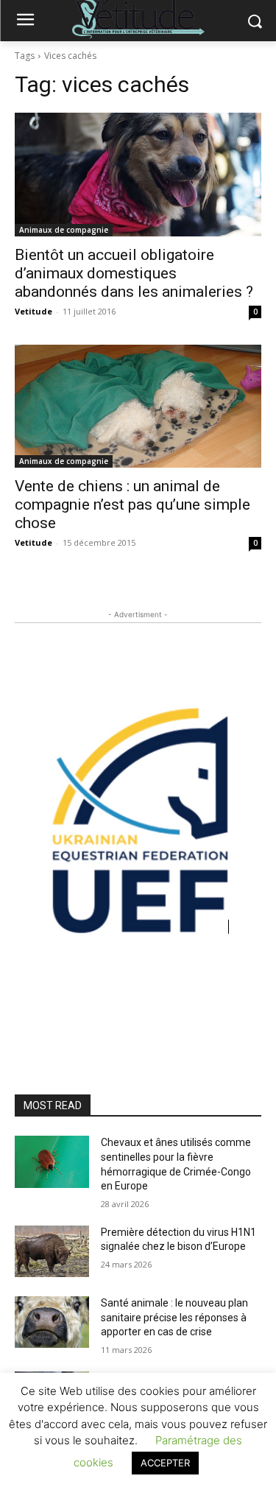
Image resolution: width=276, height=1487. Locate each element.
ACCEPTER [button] (165, 1463)
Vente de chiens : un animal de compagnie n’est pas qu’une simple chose (132, 504)
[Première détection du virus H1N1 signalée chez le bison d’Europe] (52, 1251)
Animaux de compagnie (63, 230)
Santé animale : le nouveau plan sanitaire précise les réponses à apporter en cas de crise (174, 1317)
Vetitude (33, 311)
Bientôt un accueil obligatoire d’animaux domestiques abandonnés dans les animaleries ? (134, 273)
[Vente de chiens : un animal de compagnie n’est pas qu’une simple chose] (138, 406)
